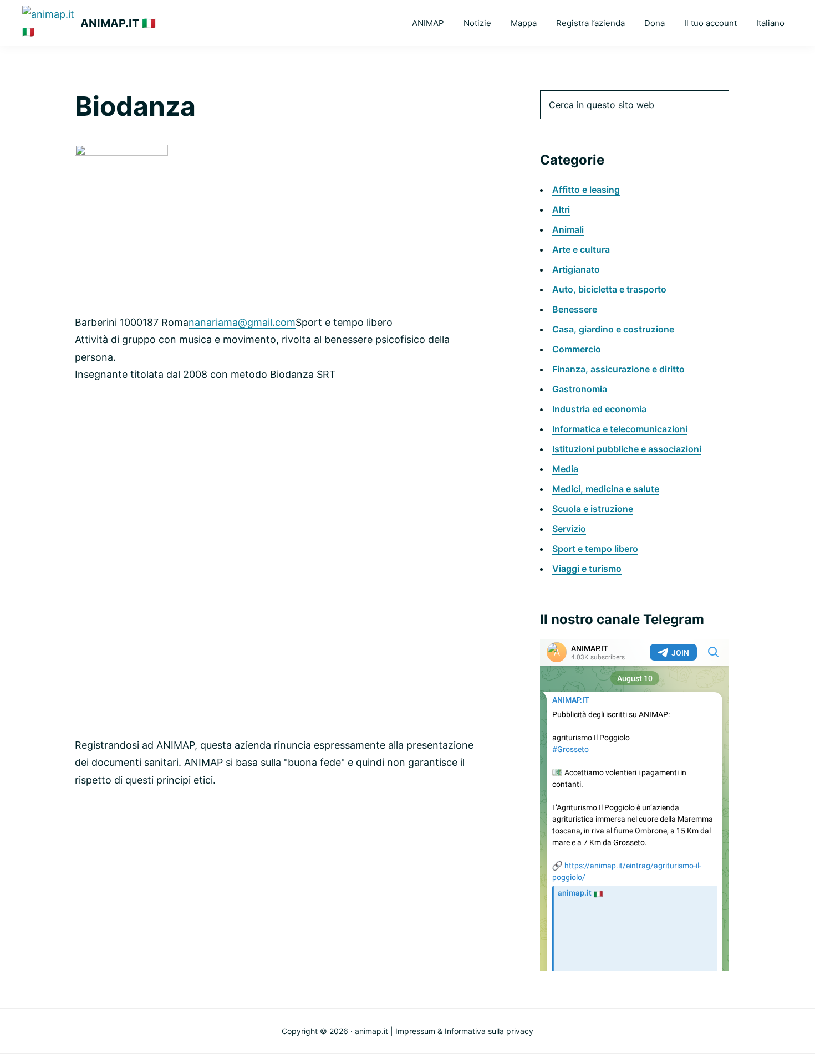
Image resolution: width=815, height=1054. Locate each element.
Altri (561, 209)
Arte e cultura (581, 249)
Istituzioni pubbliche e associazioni (626, 448)
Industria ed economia (599, 409)
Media (565, 468)
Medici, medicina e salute (605, 488)
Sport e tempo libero (595, 548)
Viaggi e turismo (587, 568)
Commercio (576, 349)
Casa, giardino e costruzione (613, 329)
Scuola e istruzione (592, 508)
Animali (568, 229)
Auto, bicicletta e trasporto (609, 289)
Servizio (569, 528)
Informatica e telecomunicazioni (619, 428)
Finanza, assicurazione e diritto (618, 369)
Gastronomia (579, 389)
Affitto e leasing (586, 189)
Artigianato (576, 269)
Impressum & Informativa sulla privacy (464, 1031)
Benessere (574, 309)
